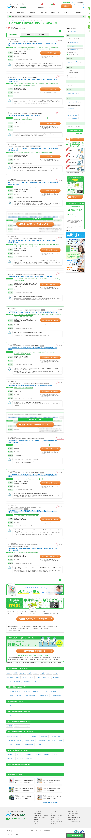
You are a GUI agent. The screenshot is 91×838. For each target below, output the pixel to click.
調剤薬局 (9, 726)
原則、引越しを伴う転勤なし (14, 740)
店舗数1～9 (35, 736)
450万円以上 (38, 754)
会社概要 (8, 830)
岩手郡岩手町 (56, 677)
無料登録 (66, 6)
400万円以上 (29, 754)
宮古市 (15, 673)
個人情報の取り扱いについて (40, 817)
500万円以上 (47, 754)
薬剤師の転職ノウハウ (72, 811)
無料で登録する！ (35, 651)
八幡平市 (31, 677)
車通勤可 (9, 744)
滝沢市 (9, 681)
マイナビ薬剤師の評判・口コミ (74, 821)
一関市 (55, 673)
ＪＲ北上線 (44, 691)
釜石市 (17, 677)
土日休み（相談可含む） (73, 115)
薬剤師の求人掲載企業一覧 (56, 821)
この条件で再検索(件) (75, 835)
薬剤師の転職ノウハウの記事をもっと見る (53, 802)
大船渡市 (22, 673)
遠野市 (49, 673)
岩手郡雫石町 (46, 677)
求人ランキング (68, 12)
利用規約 (36, 819)
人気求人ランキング (55, 817)
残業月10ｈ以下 (52, 740)
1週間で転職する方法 (72, 819)
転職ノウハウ (44, 12)
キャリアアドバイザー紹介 (56, 815)
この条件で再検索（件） (75, 130)
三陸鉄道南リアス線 (56, 695)
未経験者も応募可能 (29, 740)
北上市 (36, 673)
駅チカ (60, 740)
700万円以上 (29, 758)
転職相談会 (32, 12)
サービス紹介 (20, 12)
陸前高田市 (10, 677)
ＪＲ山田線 (18, 695)
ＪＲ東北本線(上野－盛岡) (13, 691)
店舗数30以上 (44, 736)
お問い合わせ (37, 821)
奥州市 (38, 677)
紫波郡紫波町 (17, 681)
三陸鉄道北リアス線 (43, 695)
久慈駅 (9, 705)
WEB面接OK (39, 744)
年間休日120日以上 (55, 736)
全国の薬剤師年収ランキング (74, 817)
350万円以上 (20, 754)
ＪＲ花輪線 (10, 695)
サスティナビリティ (24, 830)
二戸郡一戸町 (36, 681)
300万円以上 (10, 754)
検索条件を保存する (79, 133)
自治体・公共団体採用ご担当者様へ (41, 815)
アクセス (15, 830)
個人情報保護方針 (47, 830)
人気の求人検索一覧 (55, 819)
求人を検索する (79, 12)
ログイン (78, 6)
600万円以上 (10, 758)
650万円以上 (20, 758)
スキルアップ (25, 736)
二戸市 (24, 677)
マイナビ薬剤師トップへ (39, 811)
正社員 (9, 715)
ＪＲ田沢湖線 (53, 691)
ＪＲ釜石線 (35, 691)
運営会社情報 (54, 823)
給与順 (42, 34)
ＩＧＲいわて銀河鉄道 (30, 695)
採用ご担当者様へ (67, 2)
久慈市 (42, 673)
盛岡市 (9, 673)
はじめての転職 (71, 815)
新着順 (28, 34)
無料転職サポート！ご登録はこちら (34, 619)
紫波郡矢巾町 (27, 681)
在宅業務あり (18, 744)
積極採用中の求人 (29, 744)
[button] (60, 40)
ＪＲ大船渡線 (26, 691)
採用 (32, 830)
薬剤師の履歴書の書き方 (73, 813)
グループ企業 (38, 830)
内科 (8, 768)
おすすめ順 (14, 34)
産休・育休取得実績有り (13, 736)
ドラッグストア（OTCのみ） (22, 726)
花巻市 (29, 673)
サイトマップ (37, 823)
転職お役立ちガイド (56, 12)
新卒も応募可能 (41, 740)
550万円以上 (57, 754)
